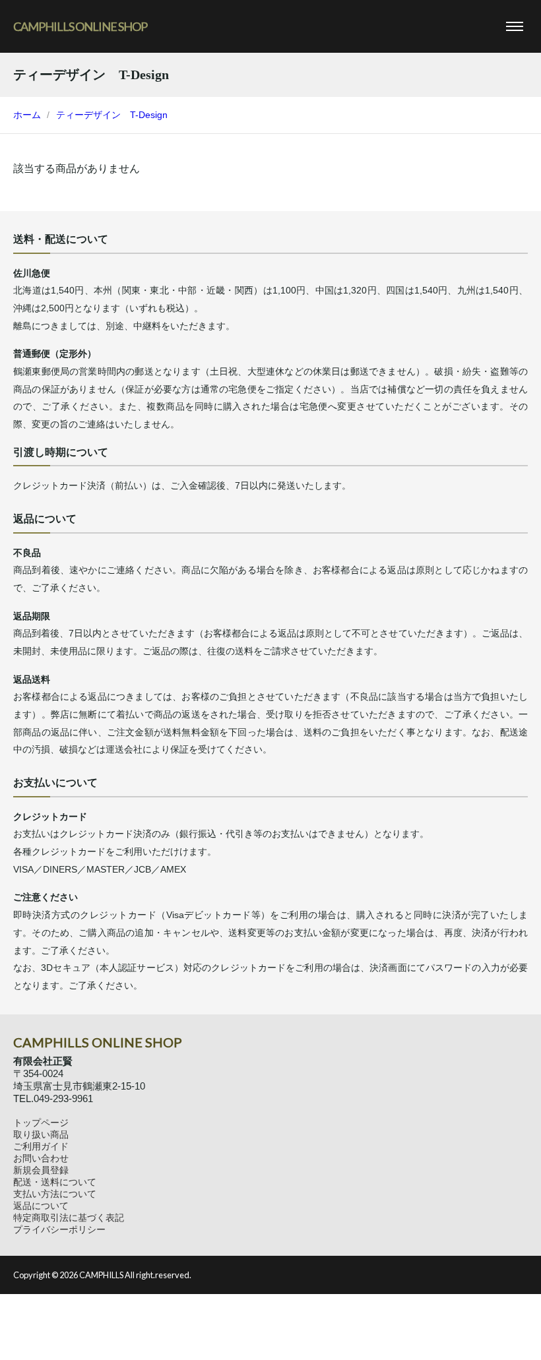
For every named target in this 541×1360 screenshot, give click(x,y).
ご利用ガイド (41, 1146)
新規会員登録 (41, 1170)
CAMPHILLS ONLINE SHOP (80, 26)
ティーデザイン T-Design (112, 114)
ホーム (27, 114)
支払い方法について (54, 1194)
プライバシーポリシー (59, 1229)
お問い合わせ (41, 1158)
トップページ (41, 1122)
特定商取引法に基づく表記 (68, 1217)
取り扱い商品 (41, 1134)
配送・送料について (54, 1182)
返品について (41, 1205)
